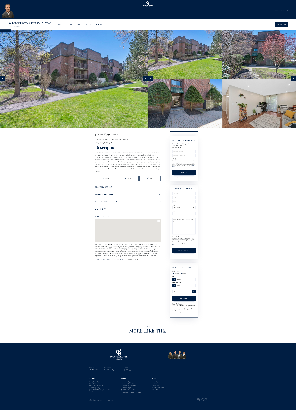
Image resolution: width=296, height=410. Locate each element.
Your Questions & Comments (179, 217)
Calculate (184, 298)
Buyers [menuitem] (144, 10)
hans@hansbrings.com (110, 370)
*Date (173, 205)
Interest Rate (176, 289)
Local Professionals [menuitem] (95, 384)
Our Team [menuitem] (155, 389)
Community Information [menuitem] (96, 385)
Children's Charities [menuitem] (158, 387)
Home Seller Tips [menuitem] (126, 382)
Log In (282, 10)
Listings (103, 259)
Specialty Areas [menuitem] (94, 387)
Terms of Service (176, 255)
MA (108, 259)
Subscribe (184, 172)
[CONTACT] (281, 24)
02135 (124, 259)
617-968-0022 (93, 370)
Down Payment (176, 282)
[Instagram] (130, 370)
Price (173, 276)
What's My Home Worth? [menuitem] (128, 385)
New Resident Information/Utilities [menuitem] (99, 389)
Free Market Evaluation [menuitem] (128, 384)
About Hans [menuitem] (119, 10)
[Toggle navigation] (292, 10)
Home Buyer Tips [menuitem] (94, 382)
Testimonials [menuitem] (155, 385)
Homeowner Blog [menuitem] (165, 10)
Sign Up (277, 10)
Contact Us (178, 188)
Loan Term (175, 271)
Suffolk (113, 259)
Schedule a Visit (189, 188)
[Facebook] (124, 370)
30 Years (177, 273)
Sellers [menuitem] (153, 10)
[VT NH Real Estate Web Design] (202, 400)
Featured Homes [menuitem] (133, 10)
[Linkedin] (127, 370)
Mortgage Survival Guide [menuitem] (96, 391)
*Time (173, 211)
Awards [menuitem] (154, 384)
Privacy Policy (192, 254)
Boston (119, 259)
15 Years (184, 273)
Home (97, 259)
